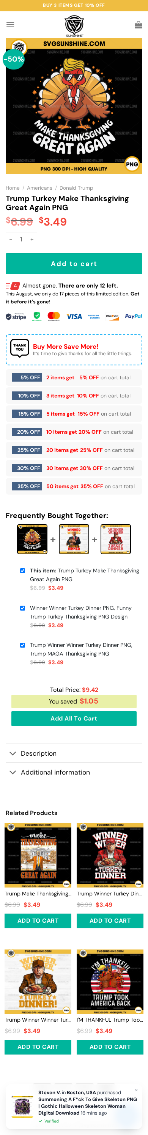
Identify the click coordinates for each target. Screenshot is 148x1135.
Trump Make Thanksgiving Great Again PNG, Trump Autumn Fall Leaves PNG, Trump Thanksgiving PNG (38, 893)
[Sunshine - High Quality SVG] (74, 25)
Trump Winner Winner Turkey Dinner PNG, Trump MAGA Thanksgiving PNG (81, 649)
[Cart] (138, 24)
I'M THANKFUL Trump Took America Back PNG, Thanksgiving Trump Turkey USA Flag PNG (110, 1019)
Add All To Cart (73, 718)
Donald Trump (76, 188)
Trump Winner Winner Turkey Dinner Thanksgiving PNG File (38, 1019)
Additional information (55, 772)
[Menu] (10, 24)
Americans (39, 188)
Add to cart (74, 263)
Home (13, 188)
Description (39, 753)
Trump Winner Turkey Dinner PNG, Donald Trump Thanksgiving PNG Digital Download (110, 893)
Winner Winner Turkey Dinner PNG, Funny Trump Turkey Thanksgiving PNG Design (81, 612)
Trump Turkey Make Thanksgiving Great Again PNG (84, 575)
